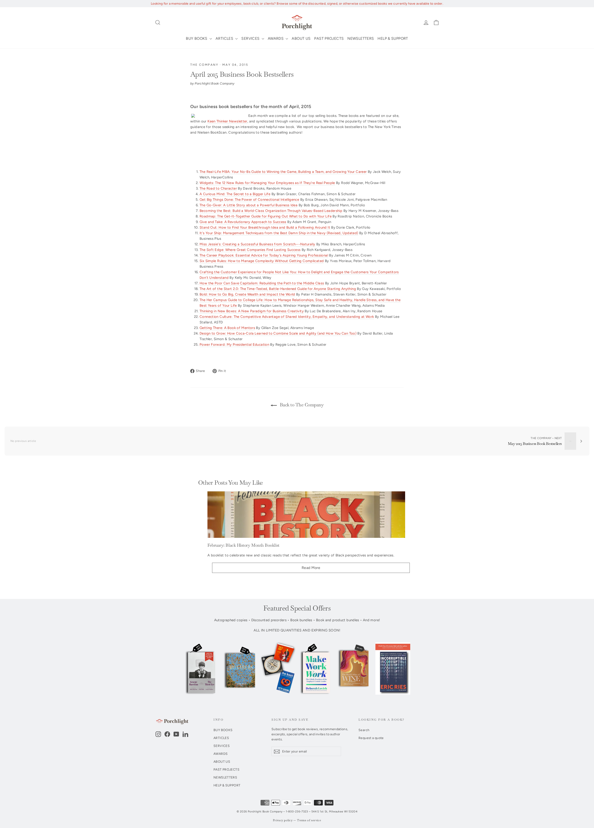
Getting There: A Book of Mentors (227, 328)
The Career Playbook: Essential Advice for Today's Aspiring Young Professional (264, 255)
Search (363, 730)
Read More (311, 567)
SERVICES (250, 38)
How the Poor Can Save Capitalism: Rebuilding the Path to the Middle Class (262, 283)
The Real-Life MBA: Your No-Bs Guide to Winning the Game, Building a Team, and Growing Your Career (283, 172)
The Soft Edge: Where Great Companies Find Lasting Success (250, 250)
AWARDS (276, 38)
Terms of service (309, 820)
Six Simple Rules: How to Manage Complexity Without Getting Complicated (262, 261)
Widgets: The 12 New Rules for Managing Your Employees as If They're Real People (267, 183)
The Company (204, 64)
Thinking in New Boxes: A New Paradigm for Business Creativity (252, 311)
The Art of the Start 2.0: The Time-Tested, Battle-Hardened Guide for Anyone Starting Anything (278, 289)
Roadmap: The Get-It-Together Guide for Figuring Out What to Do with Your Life (266, 216)
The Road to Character (218, 188)
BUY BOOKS (197, 38)
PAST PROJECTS (329, 38)
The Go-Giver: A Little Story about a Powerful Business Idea (248, 205)
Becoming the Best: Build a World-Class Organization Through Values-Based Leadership (271, 211)
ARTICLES (225, 38)
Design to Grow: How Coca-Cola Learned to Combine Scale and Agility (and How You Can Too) (278, 333)
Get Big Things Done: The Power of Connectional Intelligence (249, 199)
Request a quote (371, 738)
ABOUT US (301, 38)
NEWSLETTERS (360, 38)
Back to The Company (301, 405)
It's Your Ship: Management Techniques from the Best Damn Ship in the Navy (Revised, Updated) (279, 233)
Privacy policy (283, 820)
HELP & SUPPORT (393, 38)
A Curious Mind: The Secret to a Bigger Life (235, 194)
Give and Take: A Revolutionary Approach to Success (243, 222)
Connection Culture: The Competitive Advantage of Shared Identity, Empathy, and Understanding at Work (287, 317)
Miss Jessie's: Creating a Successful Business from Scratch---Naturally (257, 244)
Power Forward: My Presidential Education (234, 344)
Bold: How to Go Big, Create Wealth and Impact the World (247, 294)
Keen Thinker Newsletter (227, 121)
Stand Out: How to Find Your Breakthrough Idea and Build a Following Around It (265, 227)
